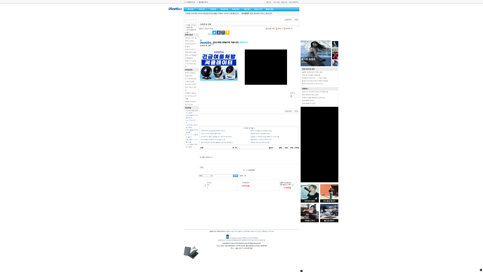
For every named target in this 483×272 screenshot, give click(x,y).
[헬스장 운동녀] (329, 218)
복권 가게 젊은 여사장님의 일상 (261, 131)
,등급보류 (256, 13)
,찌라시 (262, 13)
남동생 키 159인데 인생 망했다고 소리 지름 (265, 137)
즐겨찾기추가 (203, 2)
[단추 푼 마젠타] (310, 199)
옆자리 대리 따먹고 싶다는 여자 (312, 83)
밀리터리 (209, 13)
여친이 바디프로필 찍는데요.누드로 (213, 131)
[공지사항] (190, 9)
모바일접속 (233, 238)
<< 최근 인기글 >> (249, 128)
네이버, (226, 13)
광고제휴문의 (243, 240)
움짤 (214, 13)
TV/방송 (220, 13)
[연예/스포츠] (258, 9)
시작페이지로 (190, 2)
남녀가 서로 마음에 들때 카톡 (211, 133)
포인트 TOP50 (252, 238)
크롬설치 (265, 231)
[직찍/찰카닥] (224, 9)
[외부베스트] (247, 9)
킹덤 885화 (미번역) (308, 103)
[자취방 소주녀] (310, 218)
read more (304, 62)
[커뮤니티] (202, 9)
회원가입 (284, 2)
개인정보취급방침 (232, 240)
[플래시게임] (269, 9)
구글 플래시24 (234, 13)
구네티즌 (193, 13)
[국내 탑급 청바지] (329, 199)
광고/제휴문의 (293, 2)
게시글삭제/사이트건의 (257, 240)
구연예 (187, 13)
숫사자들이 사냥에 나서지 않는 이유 (213, 139)
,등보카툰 (268, 13)
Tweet (210, 34)
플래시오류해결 (244, 231)
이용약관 (221, 240)
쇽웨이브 (253, 231)
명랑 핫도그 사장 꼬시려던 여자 (261, 139)
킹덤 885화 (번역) (308, 100)
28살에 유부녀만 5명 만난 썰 (260, 142)
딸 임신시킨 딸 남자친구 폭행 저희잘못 (315, 81)
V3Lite (271, 231)
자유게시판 (201, 13)
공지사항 (276, 2)
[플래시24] (175, 10)
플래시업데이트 (232, 231)
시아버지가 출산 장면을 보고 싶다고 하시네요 (216, 137)
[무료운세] (213, 9)
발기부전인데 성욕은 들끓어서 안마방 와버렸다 (217, 142)
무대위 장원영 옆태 (311, 59)
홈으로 (269, 2)
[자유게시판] (235, 9)
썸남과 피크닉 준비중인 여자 (260, 133)
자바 (258, 231)
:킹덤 (251, 13)
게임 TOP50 (242, 238)
